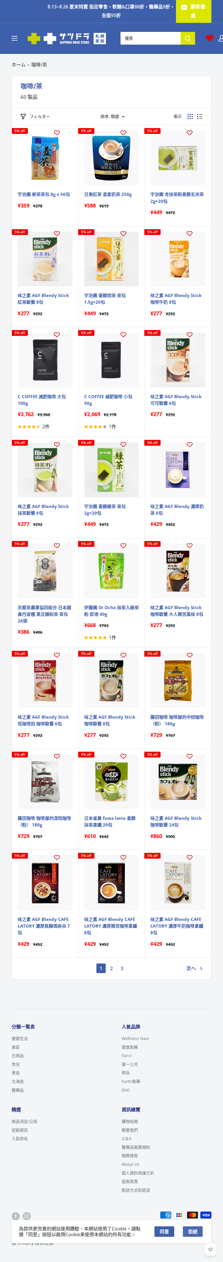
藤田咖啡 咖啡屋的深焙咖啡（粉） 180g (44, 821)
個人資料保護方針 (138, 1173)
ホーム (19, 64)
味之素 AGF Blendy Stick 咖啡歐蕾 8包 (109, 720)
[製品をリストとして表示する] (199, 116)
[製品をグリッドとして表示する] (190, 116)
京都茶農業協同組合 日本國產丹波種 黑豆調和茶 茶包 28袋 (44, 614)
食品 (16, 1072)
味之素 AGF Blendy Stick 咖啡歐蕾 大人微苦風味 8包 (176, 610)
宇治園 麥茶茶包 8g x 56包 (44, 194)
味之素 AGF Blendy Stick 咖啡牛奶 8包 (176, 298)
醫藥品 (18, 1090)
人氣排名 (20, 1138)
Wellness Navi (135, 1038)
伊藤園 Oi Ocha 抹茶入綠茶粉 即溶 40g (111, 610)
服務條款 (130, 1155)
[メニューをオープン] (14, 38)
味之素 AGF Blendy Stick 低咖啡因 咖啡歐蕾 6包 (43, 720)
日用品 (18, 1055)
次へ (191, 968)
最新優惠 (197, 11)
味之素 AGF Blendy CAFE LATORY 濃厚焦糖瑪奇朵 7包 (44, 926)
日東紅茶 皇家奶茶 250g (108, 194)
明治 (126, 1072)
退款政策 (130, 1181)
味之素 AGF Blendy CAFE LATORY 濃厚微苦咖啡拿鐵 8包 (110, 926)
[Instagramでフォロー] (27, 1216)
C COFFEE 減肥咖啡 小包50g (108, 400)
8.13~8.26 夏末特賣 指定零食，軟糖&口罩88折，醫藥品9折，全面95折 (111, 11)
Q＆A (127, 1138)
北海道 (18, 1081)
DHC (126, 1090)
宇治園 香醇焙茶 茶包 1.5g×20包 (105, 298)
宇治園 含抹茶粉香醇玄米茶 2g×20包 (177, 197)
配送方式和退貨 (136, 1190)
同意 (164, 1231)
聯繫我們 (130, 1130)
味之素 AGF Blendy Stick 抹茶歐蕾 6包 (43, 509)
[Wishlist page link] (209, 38)
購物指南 (130, 1121)
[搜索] (188, 38)
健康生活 (20, 1038)
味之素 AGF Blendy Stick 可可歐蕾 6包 (176, 400)
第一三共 (130, 1064)
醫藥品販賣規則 (136, 1147)
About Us (130, 1164)
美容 (16, 1047)
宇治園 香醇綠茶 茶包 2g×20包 (105, 509)
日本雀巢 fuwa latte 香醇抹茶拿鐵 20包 (110, 821)
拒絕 (192, 1231)
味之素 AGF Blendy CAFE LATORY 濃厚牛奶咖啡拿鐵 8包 (176, 926)
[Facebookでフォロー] (16, 1216)
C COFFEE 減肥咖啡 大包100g (42, 400)
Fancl (127, 1055)
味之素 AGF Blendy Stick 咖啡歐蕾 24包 (176, 821)
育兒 (16, 1064)
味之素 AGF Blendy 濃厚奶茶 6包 (177, 509)
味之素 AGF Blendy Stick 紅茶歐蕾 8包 (43, 298)
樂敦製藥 (130, 1047)
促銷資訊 (20, 1130)
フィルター (40, 116)
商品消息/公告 (24, 1121)
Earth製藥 (131, 1081)
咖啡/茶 (39, 64)
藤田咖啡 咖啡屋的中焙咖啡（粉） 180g (177, 720)
